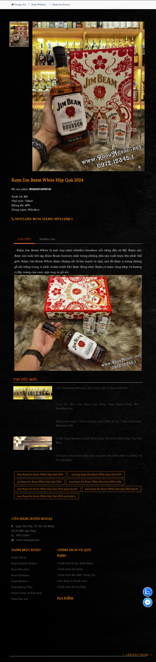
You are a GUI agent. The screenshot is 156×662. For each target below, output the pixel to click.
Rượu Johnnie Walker (24, 563)
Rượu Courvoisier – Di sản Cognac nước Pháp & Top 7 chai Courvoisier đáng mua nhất (99, 423)
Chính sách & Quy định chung (75, 563)
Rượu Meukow (20, 581)
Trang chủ (20, 4)
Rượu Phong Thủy (22, 587)
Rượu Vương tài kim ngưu (26, 593)
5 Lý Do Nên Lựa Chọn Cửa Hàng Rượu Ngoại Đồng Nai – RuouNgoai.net (99, 406)
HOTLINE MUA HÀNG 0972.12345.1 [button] (43, 219)
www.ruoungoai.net (28, 540)
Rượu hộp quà (19, 599)
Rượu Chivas (18, 558)
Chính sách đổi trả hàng (71, 587)
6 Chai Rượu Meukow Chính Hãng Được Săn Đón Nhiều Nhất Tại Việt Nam (99, 441)
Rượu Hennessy (20, 575)
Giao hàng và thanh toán (72, 581)
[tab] (24, 239)
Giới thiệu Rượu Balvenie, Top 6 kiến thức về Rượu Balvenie (92, 388)
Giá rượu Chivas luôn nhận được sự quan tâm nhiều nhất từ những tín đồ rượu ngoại (99, 458)
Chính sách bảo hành (69, 569)
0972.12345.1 (23, 535)
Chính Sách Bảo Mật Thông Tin (76, 575)
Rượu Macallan (20, 569)
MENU (118, 8)
